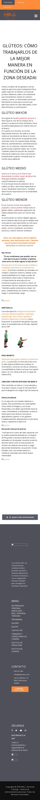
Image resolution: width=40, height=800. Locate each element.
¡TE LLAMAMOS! (13, 481)
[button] (35, 16)
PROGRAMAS (17, 619)
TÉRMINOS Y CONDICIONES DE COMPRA (19, 636)
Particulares (8, 2)
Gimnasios (8, 7)
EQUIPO (15, 627)
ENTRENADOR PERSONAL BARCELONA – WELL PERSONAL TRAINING (19, 611)
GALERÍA (15, 623)
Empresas (21, 2)
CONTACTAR (17, 630)
